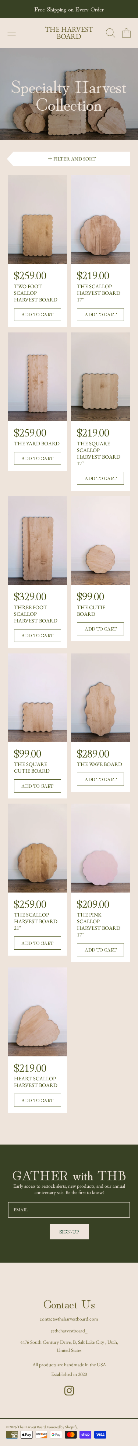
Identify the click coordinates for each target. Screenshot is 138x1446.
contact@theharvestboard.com (69, 1318)
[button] (11, 33)
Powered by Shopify (62, 1426)
